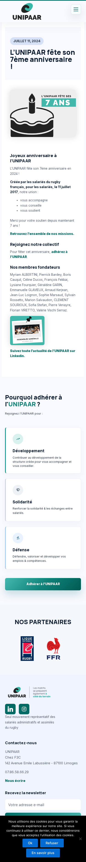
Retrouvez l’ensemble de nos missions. (42, 234)
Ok (30, 843)
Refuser (52, 843)
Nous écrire (15, 781)
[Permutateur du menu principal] (76, 9)
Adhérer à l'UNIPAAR (43, 584)
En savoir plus (43, 853)
